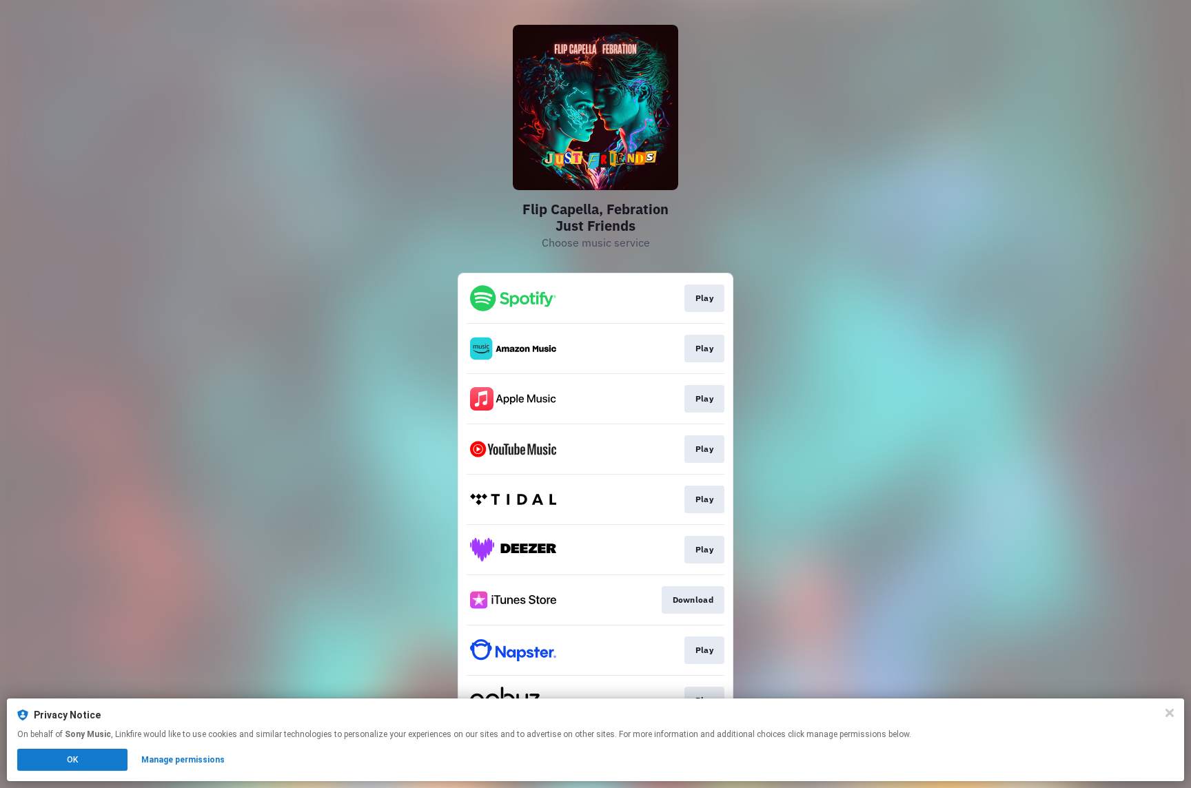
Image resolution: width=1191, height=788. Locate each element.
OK (72, 760)
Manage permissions (183, 760)
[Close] (1170, 713)
